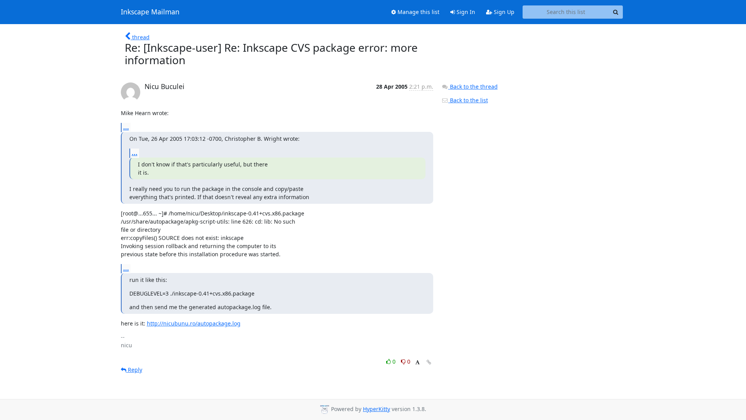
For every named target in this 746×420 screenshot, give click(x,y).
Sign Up (503, 12)
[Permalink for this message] (429, 362)
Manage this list (417, 12)
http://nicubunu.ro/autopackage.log (194, 323)
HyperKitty (376, 409)
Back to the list (468, 100)
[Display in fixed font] (417, 362)
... (126, 127)
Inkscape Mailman (150, 12)
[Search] (616, 12)
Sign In (465, 12)
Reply (134, 369)
